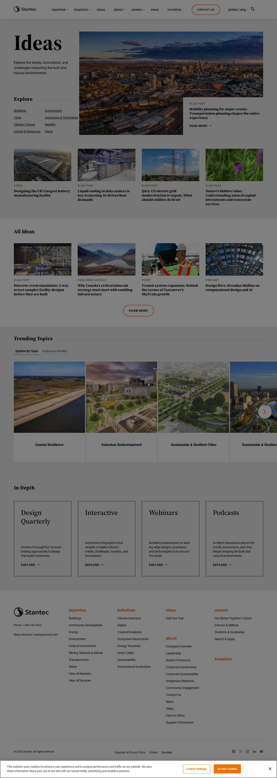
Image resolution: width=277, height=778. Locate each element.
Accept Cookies (227, 768)
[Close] (270, 768)
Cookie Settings (196, 768)
